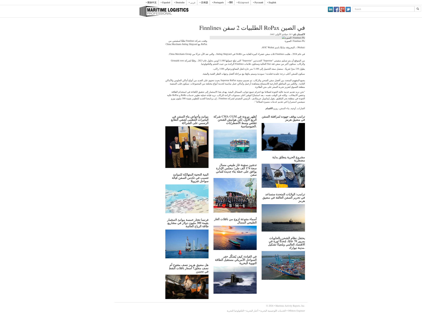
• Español (165, 2)
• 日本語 (204, 2)
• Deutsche (179, 2)
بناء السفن (284, 108)
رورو (275, 108)
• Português (218, 2)
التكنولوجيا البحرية (235, 310)
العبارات (301, 108)
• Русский (258, 2)
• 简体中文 (151, 2)
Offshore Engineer (296, 310)
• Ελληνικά (243, 2)
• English (271, 2)
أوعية (293, 108)
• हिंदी (230, 2)
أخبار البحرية (252, 310)
